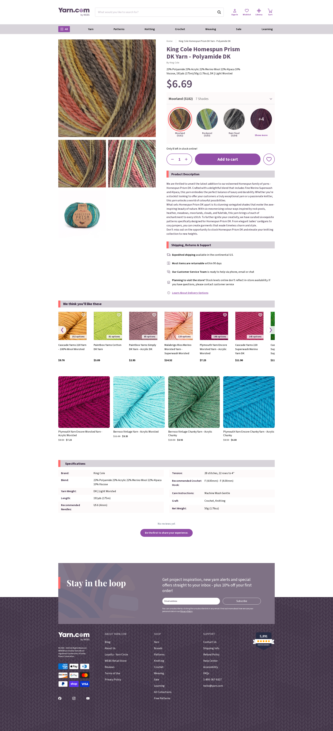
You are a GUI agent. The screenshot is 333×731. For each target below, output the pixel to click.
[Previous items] (62, 330)
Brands (158, 648)
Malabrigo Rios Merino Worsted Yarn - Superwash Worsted (177, 349)
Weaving (210, 29)
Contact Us (209, 642)
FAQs (206, 673)
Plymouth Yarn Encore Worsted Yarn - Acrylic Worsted (213, 349)
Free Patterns (162, 698)
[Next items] (271, 330)
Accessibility (210, 667)
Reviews (109, 667)
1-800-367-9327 (212, 679)
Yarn (90, 29)
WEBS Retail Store (116, 661)
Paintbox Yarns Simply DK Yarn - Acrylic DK (142, 347)
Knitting (150, 29)
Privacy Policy (186, 611)
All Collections (163, 692)
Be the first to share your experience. (166, 533)
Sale (238, 29)
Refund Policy (211, 654)
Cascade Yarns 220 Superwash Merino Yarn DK (246, 349)
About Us (110, 648)
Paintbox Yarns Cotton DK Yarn (107, 347)
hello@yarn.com (213, 686)
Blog (107, 642)
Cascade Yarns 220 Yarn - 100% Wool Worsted (72, 347)
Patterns (119, 29)
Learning (267, 29)
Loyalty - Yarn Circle (116, 654)
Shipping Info (211, 648)
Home (169, 41)
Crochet (180, 29)
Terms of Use (112, 673)
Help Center (210, 661)
